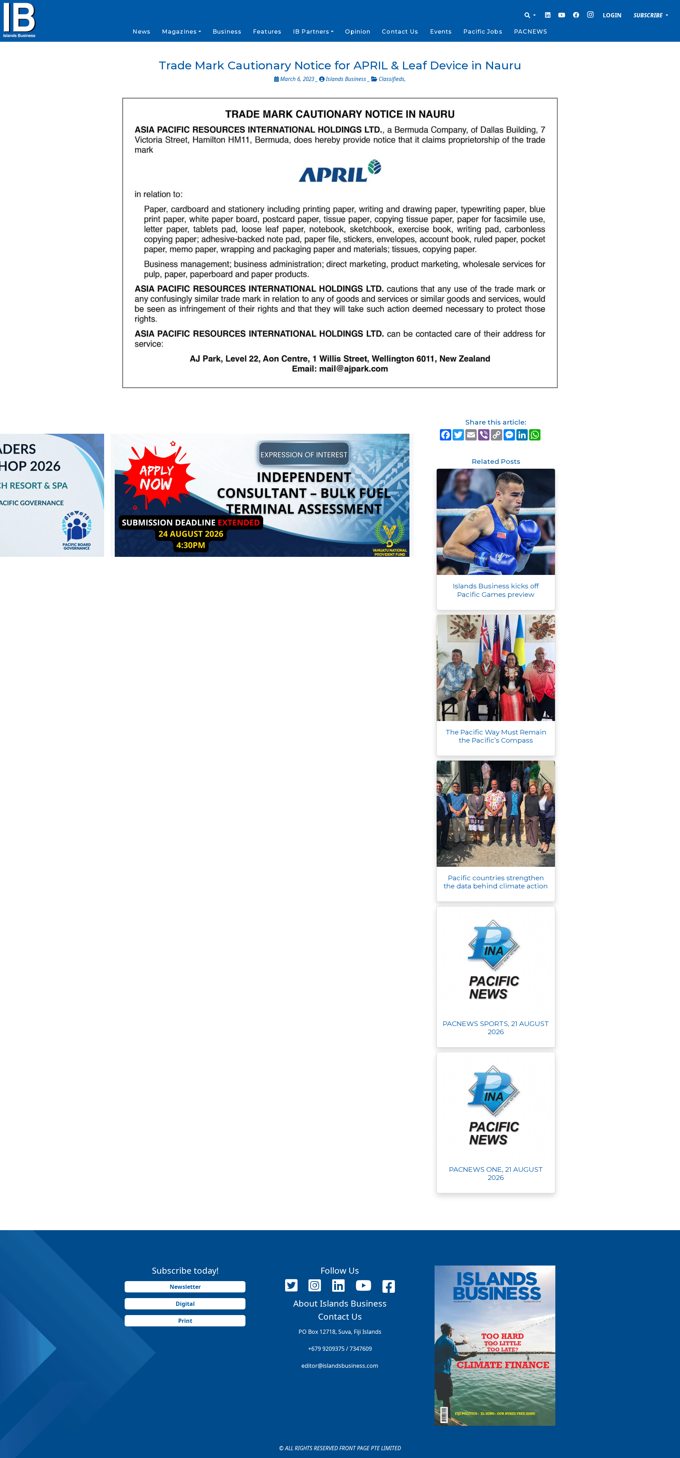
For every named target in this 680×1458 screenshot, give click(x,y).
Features (267, 31)
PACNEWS (531, 31)
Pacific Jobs (482, 31)
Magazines (179, 31)
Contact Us (400, 31)
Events (441, 31)
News (141, 31)
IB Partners (311, 31)
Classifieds (391, 79)
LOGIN (612, 15)
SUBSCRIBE (649, 15)
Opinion (357, 31)
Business (227, 31)
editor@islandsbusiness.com (339, 1366)
